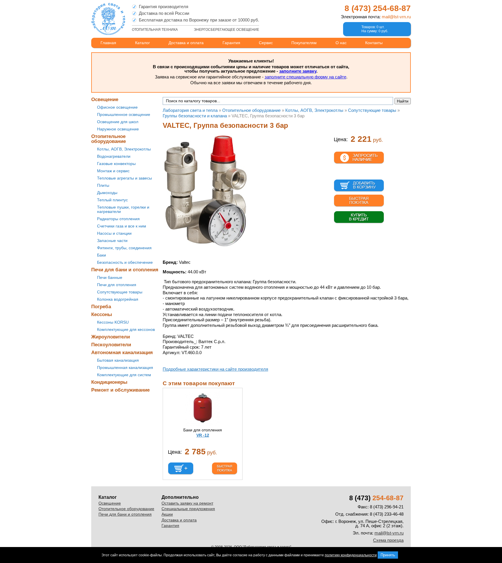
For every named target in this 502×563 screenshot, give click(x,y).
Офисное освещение (117, 107)
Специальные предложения (188, 508)
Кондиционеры (109, 382)
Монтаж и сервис (113, 170)
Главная (108, 42)
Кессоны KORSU (113, 322)
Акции (167, 514)
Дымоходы (107, 192)
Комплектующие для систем (124, 374)
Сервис (266, 42)
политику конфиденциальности (351, 555)
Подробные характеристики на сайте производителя (215, 369)
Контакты (374, 42)
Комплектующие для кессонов (126, 329)
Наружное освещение (118, 129)
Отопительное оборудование (108, 139)
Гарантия (231, 42)
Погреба (101, 306)
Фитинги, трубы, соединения (124, 247)
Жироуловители (110, 337)
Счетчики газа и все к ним (121, 226)
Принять (388, 555)
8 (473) (378, 8)
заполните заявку (297, 71)
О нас (341, 42)
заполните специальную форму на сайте (305, 76)
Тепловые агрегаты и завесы (124, 178)
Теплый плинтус (112, 200)
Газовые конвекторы (116, 163)
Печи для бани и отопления (124, 269)
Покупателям (304, 42)
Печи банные (109, 277)
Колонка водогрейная (117, 299)
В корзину (359, 186)
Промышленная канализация (125, 367)
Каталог (142, 42)
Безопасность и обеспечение (125, 262)
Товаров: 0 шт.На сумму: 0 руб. (374, 29)
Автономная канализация (122, 352)
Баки (101, 255)
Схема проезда (388, 540)
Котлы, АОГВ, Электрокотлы (124, 149)
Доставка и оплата (186, 42)
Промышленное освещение (123, 114)
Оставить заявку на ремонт (187, 503)
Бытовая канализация (118, 360)
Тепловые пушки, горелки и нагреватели (123, 209)
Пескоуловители (111, 344)
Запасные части (112, 240)
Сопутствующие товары (119, 292)
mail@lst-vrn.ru (396, 16)
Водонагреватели (113, 156)
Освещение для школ (117, 121)
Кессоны (101, 314)
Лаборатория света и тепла (108, 19)
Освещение (104, 99)
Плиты (103, 185)
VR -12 (202, 435)
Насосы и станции (114, 233)
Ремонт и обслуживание (120, 390)
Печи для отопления (116, 284)
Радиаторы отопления (118, 218)
